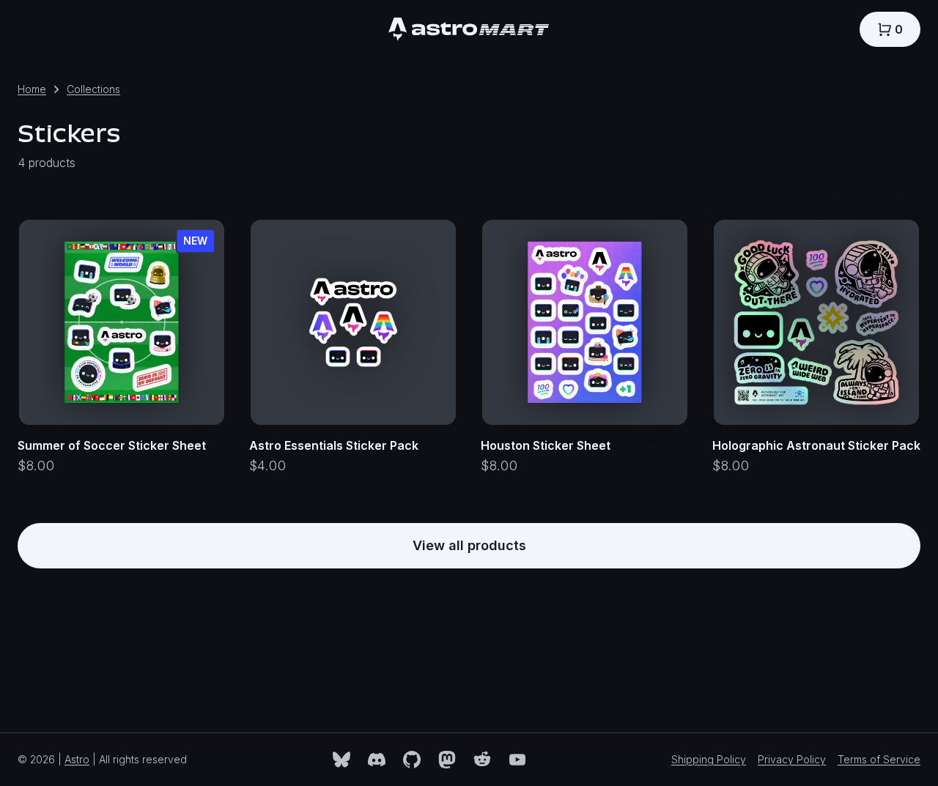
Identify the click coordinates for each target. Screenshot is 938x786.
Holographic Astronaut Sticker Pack (816, 445)
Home (32, 89)
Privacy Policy (792, 759)
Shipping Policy (708, 759)
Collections (93, 89)
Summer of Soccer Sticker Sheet (112, 445)
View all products (469, 545)
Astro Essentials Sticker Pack (333, 445)
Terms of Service (879, 759)
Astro (76, 759)
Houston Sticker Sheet (545, 445)
